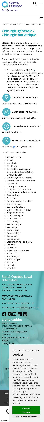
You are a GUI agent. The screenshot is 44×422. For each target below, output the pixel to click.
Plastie (10, 253)
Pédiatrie (11, 244)
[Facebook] (4, 315)
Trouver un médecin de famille (17, 325)
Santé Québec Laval (17, 276)
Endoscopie (12, 198)
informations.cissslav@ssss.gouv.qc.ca (20, 307)
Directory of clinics (34, 25)
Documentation (9, 328)
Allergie (10, 160)
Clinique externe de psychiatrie (21, 192)
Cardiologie (12, 166)
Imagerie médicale (15, 212)
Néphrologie (12, 230)
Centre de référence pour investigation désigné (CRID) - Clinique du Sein (20, 172)
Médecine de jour (15, 215)
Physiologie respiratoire (18, 250)
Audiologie (12, 163)
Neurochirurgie (14, 224)
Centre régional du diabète (19, 177)
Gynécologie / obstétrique (19, 209)
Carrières (6, 334)
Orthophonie (13, 239)
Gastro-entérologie (16, 207)
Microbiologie (13, 221)
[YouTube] (14, 315)
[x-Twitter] (10, 315)
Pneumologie (13, 256)
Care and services (16, 25)
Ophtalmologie (14, 233)
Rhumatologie (13, 259)
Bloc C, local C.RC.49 (24, 146)
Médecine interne (15, 218)
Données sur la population (14, 331)
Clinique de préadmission (19, 189)
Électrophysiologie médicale (20, 201)
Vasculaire (11, 268)
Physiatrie (11, 247)
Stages (5, 340)
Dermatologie (13, 195)
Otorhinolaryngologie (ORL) (20, 242)
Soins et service (9, 322)
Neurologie (12, 227)
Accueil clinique (14, 157)
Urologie (11, 265)
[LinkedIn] (20, 315)
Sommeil (11, 262)
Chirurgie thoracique (16, 186)
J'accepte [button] (26, 408)
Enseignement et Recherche (15, 337)
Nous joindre (8, 343)
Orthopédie (12, 236)
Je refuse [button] (26, 412)
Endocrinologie (14, 204)
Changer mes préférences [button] (26, 416)
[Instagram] (25, 315)
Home (4, 25)
